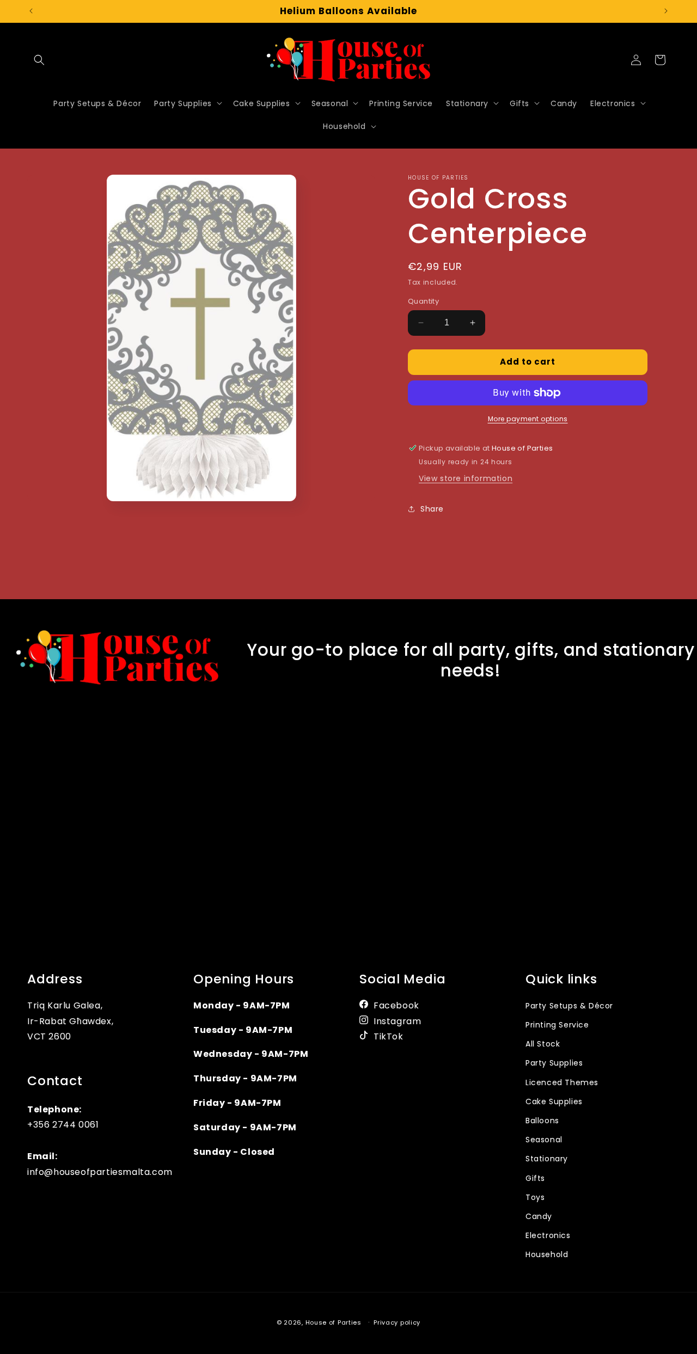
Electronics (548, 1235)
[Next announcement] (666, 11)
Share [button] (432, 508)
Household (546, 1254)
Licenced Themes (561, 1082)
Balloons (542, 1120)
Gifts (535, 1178)
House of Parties (334, 1322)
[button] (39, 60)
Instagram (397, 1021)
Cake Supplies (554, 1101)
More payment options (528, 418)
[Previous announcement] (31, 11)
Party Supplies (554, 1063)
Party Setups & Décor (569, 1005)
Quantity (423, 301)
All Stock (542, 1043)
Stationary (546, 1158)
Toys (535, 1197)
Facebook (396, 1005)
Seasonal (544, 1139)
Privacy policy (397, 1322)
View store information (465, 478)
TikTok (388, 1037)
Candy (538, 1216)
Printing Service (557, 1024)
